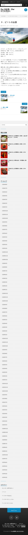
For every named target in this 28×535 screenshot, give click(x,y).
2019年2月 (4, 477)
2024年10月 (5, 259)
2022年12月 (5, 338)
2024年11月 (5, 255)
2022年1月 (4, 379)
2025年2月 (4, 248)
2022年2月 (4, 376)
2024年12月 (5, 252)
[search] (21, 5)
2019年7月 (4, 458)
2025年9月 (4, 222)
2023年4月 (4, 323)
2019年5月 (4, 466)
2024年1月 (4, 289)
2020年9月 (4, 436)
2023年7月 (4, 312)
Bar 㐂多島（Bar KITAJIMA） (8, 10)
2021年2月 (4, 421)
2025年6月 (4, 233)
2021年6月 (4, 406)
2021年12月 (5, 383)
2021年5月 (4, 409)
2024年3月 (4, 282)
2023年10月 (5, 300)
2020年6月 (4, 447)
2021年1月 (4, 424)
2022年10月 (5, 346)
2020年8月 (4, 439)
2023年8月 (4, 308)
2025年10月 (5, 218)
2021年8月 (4, 398)
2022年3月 (4, 372)
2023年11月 (5, 297)
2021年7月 (4, 402)
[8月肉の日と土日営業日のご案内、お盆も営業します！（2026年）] (4, 138)
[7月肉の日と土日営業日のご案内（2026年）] (4, 146)
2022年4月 (4, 368)
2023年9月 (4, 304)
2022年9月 (4, 349)
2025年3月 (4, 244)
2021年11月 (5, 387)
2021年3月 (4, 417)
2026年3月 (4, 199)
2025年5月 (4, 237)
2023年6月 (4, 316)
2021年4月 (4, 413)
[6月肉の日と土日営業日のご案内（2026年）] (4, 154)
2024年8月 (4, 267)
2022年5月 (4, 364)
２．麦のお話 (11, 95)
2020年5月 (4, 451)
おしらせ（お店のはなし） (8, 488)
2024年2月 (4, 285)
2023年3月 (4, 327)
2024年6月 (4, 274)
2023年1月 (4, 334)
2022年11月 (5, 342)
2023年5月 (4, 319)
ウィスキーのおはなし (7, 495)
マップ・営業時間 (21, 526)
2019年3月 (4, 473)
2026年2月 (4, 203)
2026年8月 (4, 184)
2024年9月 (4, 263)
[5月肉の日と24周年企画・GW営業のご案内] (4, 163)
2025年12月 (5, 210)
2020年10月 (5, 432)
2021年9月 (4, 394)
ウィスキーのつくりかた (13, 25)
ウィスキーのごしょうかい (8, 499)
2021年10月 (5, 391)
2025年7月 (4, 229)
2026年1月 (4, 207)
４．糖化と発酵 (4, 107)
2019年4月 (4, 469)
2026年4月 (4, 195)
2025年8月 (4, 225)
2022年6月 (4, 361)
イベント (4, 491)
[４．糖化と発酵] (24, 109)
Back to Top (14, 510)
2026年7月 (4, 188)
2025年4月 (4, 240)
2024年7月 (4, 270)
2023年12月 (5, 293)
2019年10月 (5, 454)
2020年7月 (4, 443)
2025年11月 (5, 214)
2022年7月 (4, 357)
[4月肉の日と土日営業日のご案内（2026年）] (4, 171)
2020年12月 (5, 428)
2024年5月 (4, 278)
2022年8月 (4, 353)
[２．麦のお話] (4, 98)
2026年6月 (4, 192)
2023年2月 (4, 331)
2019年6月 (4, 462)
